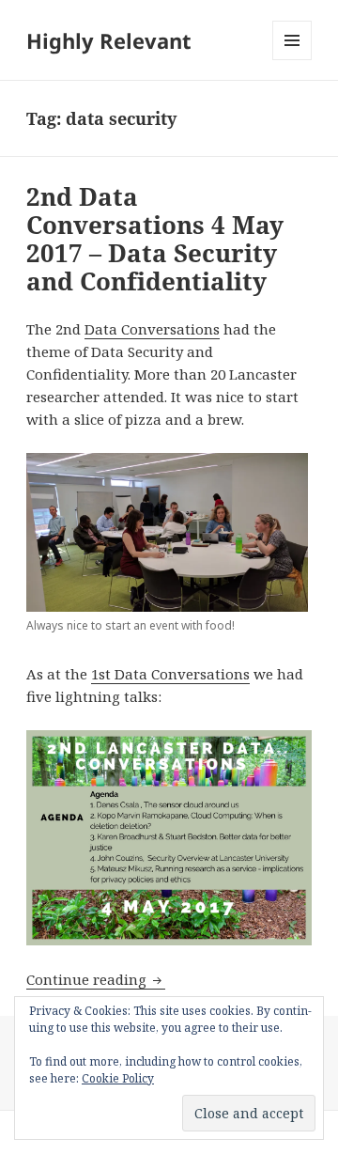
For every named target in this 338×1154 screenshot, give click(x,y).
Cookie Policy (118, 1078)
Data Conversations (152, 329)
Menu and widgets (292, 59)
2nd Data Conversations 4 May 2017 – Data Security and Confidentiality (155, 238)
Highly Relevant (109, 40)
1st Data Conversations (170, 673)
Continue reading (95, 979)
